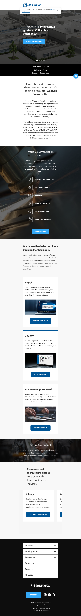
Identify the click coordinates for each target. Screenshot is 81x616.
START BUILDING (40, 428)
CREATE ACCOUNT (40, 321)
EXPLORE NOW (40, 374)
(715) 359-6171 (36, 610)
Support (40, 569)
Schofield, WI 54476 (45, 608)
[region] (40, 32)
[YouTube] (53, 594)
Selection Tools (40, 70)
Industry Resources (40, 73)
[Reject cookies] (57, 10)
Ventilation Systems (40, 67)
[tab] (37, 60)
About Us (40, 575)
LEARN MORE (40, 231)
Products (40, 545)
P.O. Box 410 (34, 608)
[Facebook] (49, 594)
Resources (40, 557)
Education (40, 563)
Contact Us (46, 610)
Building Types (40, 551)
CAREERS (34, 595)
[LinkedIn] (45, 594)
